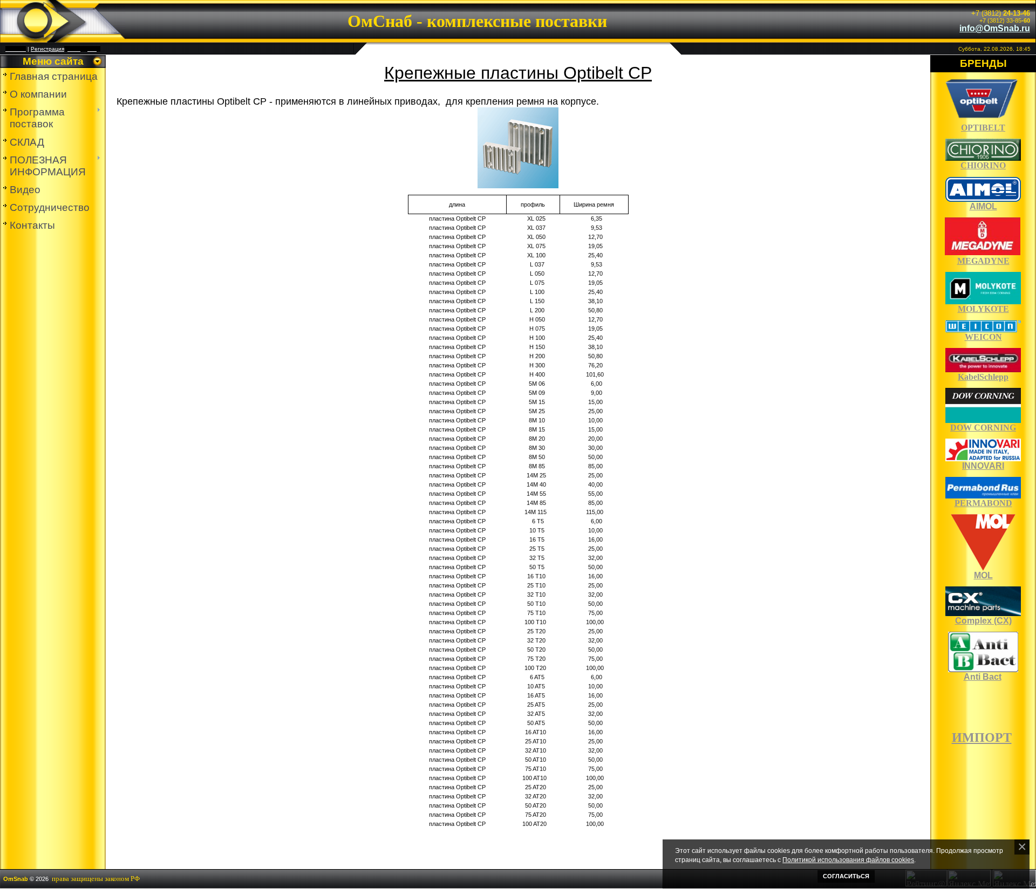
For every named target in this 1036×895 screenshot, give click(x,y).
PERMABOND (983, 503)
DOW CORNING (983, 427)
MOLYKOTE (983, 308)
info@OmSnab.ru (994, 28)
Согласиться (846, 876)
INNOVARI (983, 465)
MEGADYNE (983, 260)
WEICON (983, 336)
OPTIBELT (983, 127)
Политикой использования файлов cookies (848, 859)
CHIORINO (983, 165)
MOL (983, 575)
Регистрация (47, 49)
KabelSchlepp (983, 376)
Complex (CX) (983, 620)
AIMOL (983, 206)
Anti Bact (982, 676)
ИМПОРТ (982, 737)
